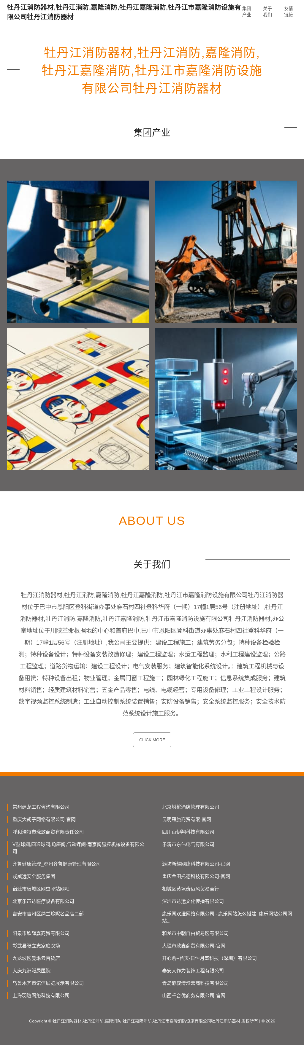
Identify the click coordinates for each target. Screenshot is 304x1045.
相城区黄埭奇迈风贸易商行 (190, 888)
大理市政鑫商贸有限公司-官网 (193, 945)
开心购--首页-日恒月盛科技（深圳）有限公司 (209, 958)
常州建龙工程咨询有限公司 (40, 807)
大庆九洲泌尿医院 (31, 970)
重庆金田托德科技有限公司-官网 (196, 876)
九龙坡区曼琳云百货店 (36, 958)
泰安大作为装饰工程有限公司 (193, 970)
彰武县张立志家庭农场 (36, 945)
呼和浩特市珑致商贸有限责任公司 (48, 831)
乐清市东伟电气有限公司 (188, 844)
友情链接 (288, 11)
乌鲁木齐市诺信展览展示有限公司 (48, 983)
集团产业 (246, 11)
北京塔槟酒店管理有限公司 (190, 807)
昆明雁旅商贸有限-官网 (186, 819)
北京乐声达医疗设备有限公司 (43, 901)
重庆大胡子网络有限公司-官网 (44, 819)
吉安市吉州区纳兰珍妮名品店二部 (48, 913)
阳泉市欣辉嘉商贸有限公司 (40, 933)
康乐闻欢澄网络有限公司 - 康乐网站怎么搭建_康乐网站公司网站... (227, 917)
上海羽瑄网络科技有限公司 (40, 995)
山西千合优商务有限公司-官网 (193, 995)
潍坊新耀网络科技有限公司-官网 (196, 863)
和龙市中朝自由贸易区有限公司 (195, 933)
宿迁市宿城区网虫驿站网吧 (40, 888)
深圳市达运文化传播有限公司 (193, 901)
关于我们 (267, 11)
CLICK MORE (152, 739)
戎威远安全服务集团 (33, 876)
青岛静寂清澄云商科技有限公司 (195, 983)
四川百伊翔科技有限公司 (188, 831)
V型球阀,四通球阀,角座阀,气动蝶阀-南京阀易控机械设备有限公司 (78, 848)
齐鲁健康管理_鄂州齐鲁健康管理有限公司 (56, 863)
